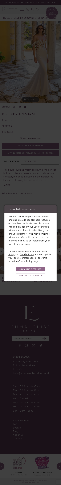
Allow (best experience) (31, 269)
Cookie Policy (27, 254)
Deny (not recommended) (30, 275)
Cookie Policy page (28, 261)
